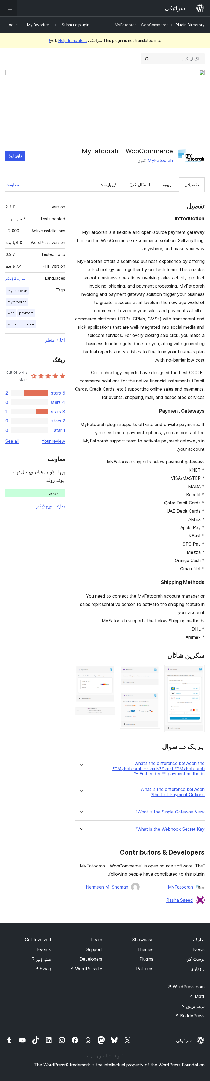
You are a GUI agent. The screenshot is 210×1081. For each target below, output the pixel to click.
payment (26, 313)
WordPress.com (186, 986)
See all (12, 441)
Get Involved (38, 939)
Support (94, 949)
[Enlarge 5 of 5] (108, 714)
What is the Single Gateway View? (170, 812)
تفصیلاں (191, 184)
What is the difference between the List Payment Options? (173, 792)
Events (44, 949)
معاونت (12, 184)
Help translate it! (68, 40)
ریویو (167, 184)
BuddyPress (190, 1015)
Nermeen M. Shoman (107, 887)
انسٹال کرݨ (139, 184)
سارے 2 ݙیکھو (15, 278)
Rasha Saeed (179, 900)
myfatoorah (17, 302)
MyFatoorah (160, 160)
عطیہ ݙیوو (41, 959)
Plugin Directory (190, 24)
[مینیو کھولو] (9, 8)
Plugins (146, 959)
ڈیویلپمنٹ (107, 184)
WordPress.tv (86, 968)
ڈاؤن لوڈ (15, 156)
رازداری (197, 968)
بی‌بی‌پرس (193, 1006)
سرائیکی (184, 1040)
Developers (91, 959)
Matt (197, 996)
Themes (145, 949)
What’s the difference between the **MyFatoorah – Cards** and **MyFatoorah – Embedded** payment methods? (158, 768)
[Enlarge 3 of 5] (152, 698)
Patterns (144, 968)
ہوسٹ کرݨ (195, 959)
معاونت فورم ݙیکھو (50, 506)
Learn (96, 939)
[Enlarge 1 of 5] (197, 672)
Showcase (142, 939)
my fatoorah (17, 291)
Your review (53, 441)
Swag (42, 968)
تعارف (199, 939)
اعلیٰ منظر (55, 340)
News (199, 949)
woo (11, 313)
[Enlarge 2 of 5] (152, 672)
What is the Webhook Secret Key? (170, 829)
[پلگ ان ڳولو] (146, 58)
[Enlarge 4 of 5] (108, 672)
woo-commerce (21, 324)
